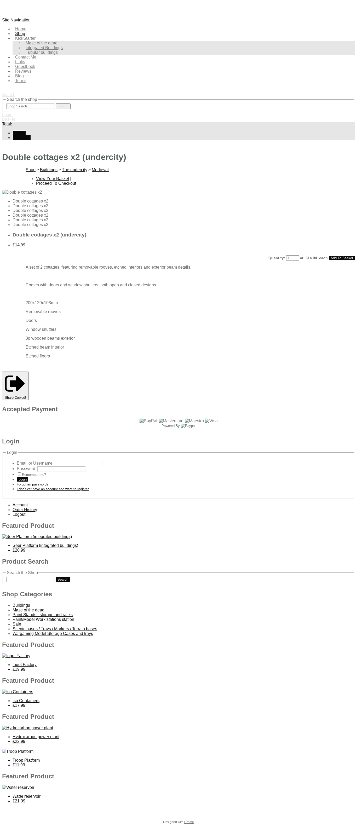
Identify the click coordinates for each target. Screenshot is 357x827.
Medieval (100, 169)
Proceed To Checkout (56, 183)
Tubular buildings (42, 52)
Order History (25, 509)
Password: (26, 468)
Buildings (48, 169)
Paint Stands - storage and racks (43, 614)
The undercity (74, 169)
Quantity (276, 258)
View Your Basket (52, 178)
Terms (20, 80)
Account (20, 505)
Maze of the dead (28, 610)
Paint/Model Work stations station (43, 619)
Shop (31, 169)
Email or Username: (35, 463)
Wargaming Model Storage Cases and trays (53, 633)
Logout (19, 514)
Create (189, 822)
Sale (17, 624)
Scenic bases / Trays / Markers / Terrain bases (55, 629)
